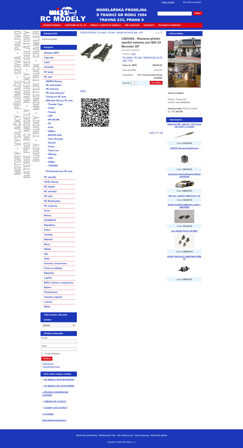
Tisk (161, 133)
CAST (47, 62)
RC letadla (49, 186)
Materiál (48, 239)
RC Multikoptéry (52, 201)
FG (49, 123)
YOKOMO (53, 165)
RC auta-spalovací (55, 93)
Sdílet (82, 91)
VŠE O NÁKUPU (132, 25)
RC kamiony (52, 89)
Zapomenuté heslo (51, 367)
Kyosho (52, 142)
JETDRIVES (50, 220)
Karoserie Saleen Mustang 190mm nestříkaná (184, 175)
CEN (141, 32)
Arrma (51, 146)
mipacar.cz (65, 12)
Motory (47, 215)
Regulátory (49, 225)
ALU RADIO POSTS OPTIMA (184, 231)
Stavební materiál (53, 297)
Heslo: (44, 346)
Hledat (198, 13)
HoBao (51, 162)
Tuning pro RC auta (56, 96)
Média (47, 306)
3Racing (52, 154)
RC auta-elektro (54, 85)
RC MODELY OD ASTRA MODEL (59, 386)
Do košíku (156, 83)
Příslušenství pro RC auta (59, 171)
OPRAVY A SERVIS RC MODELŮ (105, 25)
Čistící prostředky (53, 268)
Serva (47, 210)
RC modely (102, 32)
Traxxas (52, 112)
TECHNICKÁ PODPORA (169, 25)
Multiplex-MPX (51, 53)
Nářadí (47, 249)
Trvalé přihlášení (52, 354)
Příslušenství (51, 292)
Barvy (47, 244)
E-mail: (44, 338)
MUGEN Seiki (55, 135)
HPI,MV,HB (53, 119)
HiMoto (51, 131)
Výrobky (48, 234)
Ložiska (48, 302)
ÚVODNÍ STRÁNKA (52, 25)
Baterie (47, 287)
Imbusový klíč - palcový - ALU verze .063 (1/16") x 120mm (184, 125)
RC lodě (48, 196)
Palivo (47, 230)
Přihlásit (47, 359)
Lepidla (48, 278)
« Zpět (152, 133)
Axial (50, 127)
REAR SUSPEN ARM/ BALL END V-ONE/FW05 (184, 206)
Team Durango (55, 139)
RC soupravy (50, 206)
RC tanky (48, 72)
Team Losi (53, 150)
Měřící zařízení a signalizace (58, 282)
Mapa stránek (168, 2)
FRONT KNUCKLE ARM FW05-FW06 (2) (184, 257)
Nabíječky (49, 273)
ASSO (51, 108)
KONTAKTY (149, 25)
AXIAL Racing (51, 182)
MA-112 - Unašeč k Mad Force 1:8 (184, 196)
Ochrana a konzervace (55, 263)
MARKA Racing (54, 81)
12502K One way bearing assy (184, 148)
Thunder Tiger (55, 104)
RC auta (111, 32)
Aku (46, 254)
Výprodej (48, 57)
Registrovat (48, 364)
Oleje (46, 258)
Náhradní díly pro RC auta (126, 32)
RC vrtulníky (50, 191)
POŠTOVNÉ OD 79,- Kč (75, 25)
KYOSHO (48, 67)
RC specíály (50, 177)
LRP (50, 116)
